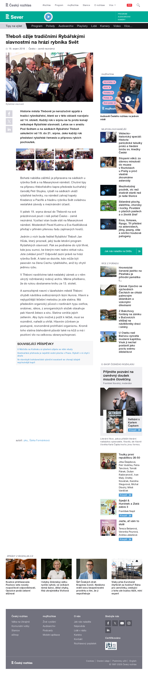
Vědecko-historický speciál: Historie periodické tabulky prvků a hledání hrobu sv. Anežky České (130, 143)
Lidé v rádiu (80, 630)
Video (117, 26)
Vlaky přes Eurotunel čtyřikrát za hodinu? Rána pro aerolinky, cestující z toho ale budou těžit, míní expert (127, 588)
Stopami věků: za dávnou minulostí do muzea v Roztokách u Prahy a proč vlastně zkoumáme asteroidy (130, 169)
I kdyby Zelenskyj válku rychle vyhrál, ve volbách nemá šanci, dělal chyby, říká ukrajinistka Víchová (55, 586)
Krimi (106, 87)
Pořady (50, 26)
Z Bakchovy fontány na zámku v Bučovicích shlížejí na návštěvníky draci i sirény (130, 318)
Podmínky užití (119, 661)
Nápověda (79, 626)
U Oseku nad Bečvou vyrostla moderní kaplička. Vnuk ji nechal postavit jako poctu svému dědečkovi (130, 342)
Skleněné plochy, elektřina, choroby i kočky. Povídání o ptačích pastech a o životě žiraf (130, 208)
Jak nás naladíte (82, 621)
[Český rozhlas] (18, 5)
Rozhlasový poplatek (85, 643)
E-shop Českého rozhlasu (117, 364)
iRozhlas (47, 5)
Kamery (121, 20)
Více (128, 26)
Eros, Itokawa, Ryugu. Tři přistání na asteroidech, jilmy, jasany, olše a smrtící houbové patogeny (130, 228)
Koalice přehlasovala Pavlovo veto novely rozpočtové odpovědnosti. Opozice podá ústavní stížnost (21, 588)
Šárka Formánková (39, 440)
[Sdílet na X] (9, 121)
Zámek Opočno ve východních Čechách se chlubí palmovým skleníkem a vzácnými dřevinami (130, 296)
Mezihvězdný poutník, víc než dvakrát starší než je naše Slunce (130, 191)
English (133, 661)
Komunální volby (20, 626)
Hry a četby (108, 82)
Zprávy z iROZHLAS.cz (20, 556)
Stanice (86, 5)
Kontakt (78, 639)
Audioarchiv (124, 17)
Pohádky (107, 93)
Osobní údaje (103, 661)
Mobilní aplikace (51, 634)
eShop (15, 634)
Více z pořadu (110, 263)
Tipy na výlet (14, 26)
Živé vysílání (108, 103)
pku (26, 440)
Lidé (94, 26)
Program (59, 5)
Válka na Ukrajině (21, 621)
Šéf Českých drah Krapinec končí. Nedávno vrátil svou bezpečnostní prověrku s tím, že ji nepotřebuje (90, 588)
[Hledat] (138, 5)
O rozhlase (99, 5)
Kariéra (78, 634)
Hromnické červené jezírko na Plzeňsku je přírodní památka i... (130, 274)
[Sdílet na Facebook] (9, 113)
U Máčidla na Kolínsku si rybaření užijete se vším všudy (45, 349)
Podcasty (48, 630)
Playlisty (82, 26)
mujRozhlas (73, 5)
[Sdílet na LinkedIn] (9, 129)
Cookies (90, 661)
